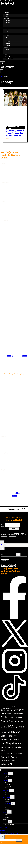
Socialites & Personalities (11, 754)
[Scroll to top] (1, 545)
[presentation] (15, 106)
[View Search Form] (2, 63)
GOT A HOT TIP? (4, 827)
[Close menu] (0, 770)
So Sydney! (19, 747)
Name (3, 524)
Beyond (7, 25)
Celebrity (7, 35)
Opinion (7, 14)
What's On (7, 764)
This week (8, 20)
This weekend (8, 22)
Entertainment (18, 714)
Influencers (8, 45)
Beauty (3, 710)
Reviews (18, 744)
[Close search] (2, 837)
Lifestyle (4, 727)
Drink (7, 31)
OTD (10, 736)
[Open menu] (1, 71)
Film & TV (7, 37)
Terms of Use (16, 533)
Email (3, 526)
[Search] (18, 554)
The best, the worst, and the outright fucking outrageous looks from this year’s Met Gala (15, 131)
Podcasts (4, 739)
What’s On (5, 780)
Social (5, 54)
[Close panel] (2, 548)
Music (7, 52)
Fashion (7, 49)
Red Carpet (8, 43)
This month (8, 24)
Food (7, 29)
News (7, 16)
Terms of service (12, 536)
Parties (17, 736)
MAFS (9, 41)
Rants (10, 739)
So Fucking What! (9, 58)
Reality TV (17, 739)
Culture (3, 714)
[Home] (2, 76)
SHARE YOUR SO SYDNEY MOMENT (9, 833)
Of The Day (13, 731)
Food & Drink (7, 721)
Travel (7, 51)
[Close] (2, 541)
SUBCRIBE (2, 830)
